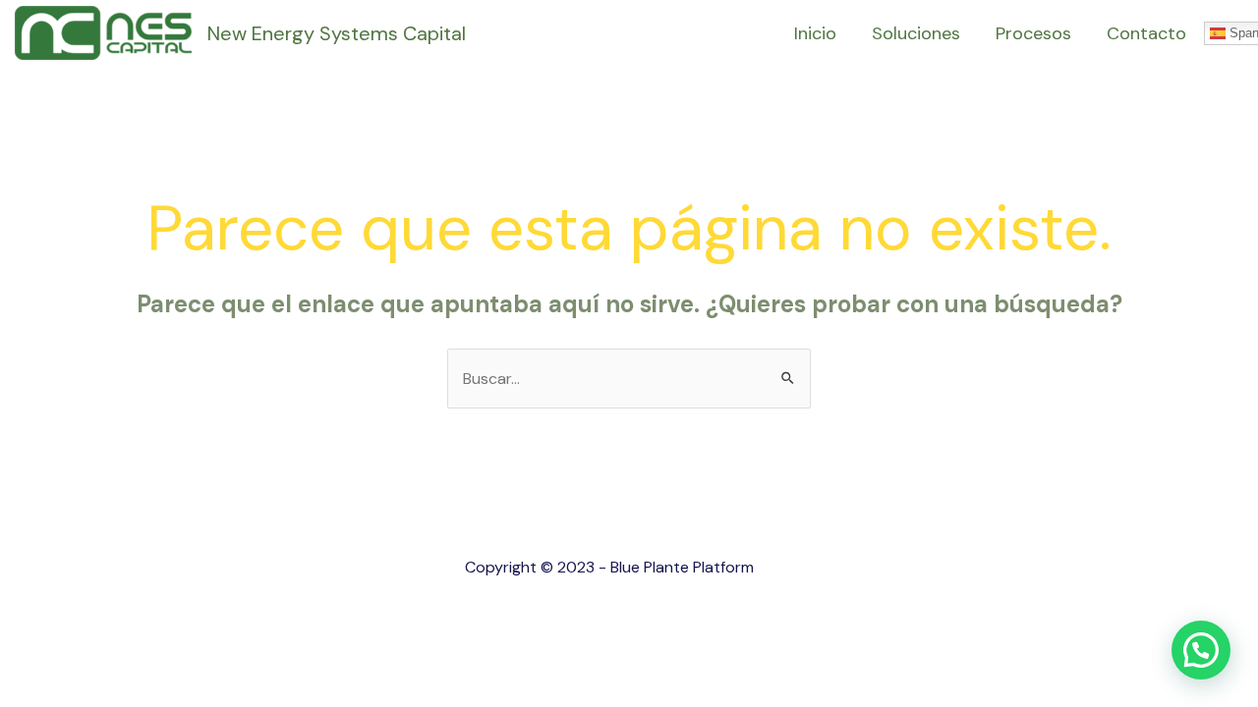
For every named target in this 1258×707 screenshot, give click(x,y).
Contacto (1146, 33)
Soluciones (916, 33)
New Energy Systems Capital (336, 33)
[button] (1201, 650)
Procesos (1033, 33)
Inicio (815, 33)
